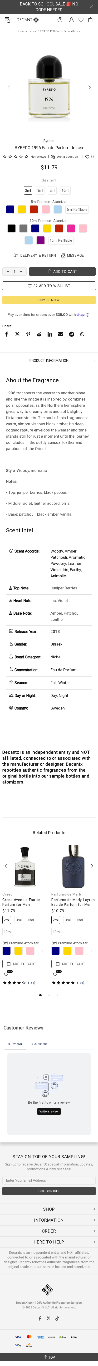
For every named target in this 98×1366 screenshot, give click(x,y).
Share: (7, 326)
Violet (55, 569)
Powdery (58, 563)
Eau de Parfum (63, 669)
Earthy (75, 569)
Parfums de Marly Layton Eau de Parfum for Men (73, 902)
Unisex (32, 31)
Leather (74, 563)
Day (53, 695)
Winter (64, 682)
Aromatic (77, 557)
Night (63, 695)
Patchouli (58, 557)
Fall (53, 682)
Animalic (58, 575)
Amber (71, 551)
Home (21, 31)
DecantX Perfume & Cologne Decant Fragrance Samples (18, 20)
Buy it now (49, 300)
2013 (55, 631)
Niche (55, 657)
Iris (65, 569)
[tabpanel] (24, 918)
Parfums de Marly (66, 894)
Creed (7, 894)
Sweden (57, 708)
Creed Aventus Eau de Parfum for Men (21, 902)
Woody (56, 551)
